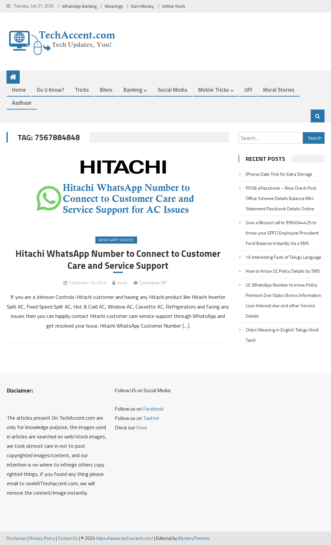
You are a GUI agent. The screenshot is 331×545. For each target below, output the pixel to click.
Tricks (82, 90)
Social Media (172, 90)
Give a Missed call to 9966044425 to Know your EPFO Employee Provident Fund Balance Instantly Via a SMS (282, 232)
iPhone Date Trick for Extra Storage (279, 174)
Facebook (153, 409)
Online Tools (173, 6)
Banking (132, 90)
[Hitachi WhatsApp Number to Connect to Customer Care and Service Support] (117, 190)
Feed (141, 427)
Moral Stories (278, 90)
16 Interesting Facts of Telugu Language (283, 257)
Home (19, 90)
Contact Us (68, 538)
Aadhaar (22, 103)
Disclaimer (16, 538)
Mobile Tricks (213, 90)
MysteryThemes (193, 538)
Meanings (114, 6)
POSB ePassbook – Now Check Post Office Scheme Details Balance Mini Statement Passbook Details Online (281, 198)
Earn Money (142, 6)
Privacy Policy (42, 538)
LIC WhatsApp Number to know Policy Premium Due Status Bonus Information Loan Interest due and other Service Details (283, 300)
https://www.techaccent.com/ (124, 538)
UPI (248, 90)
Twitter (151, 418)
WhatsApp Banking (79, 6)
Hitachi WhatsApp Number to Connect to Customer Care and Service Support (118, 259)
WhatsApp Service (116, 240)
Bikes (106, 90)
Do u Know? (50, 90)
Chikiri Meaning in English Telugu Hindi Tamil (282, 334)
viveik (122, 282)
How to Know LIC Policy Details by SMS (283, 270)
